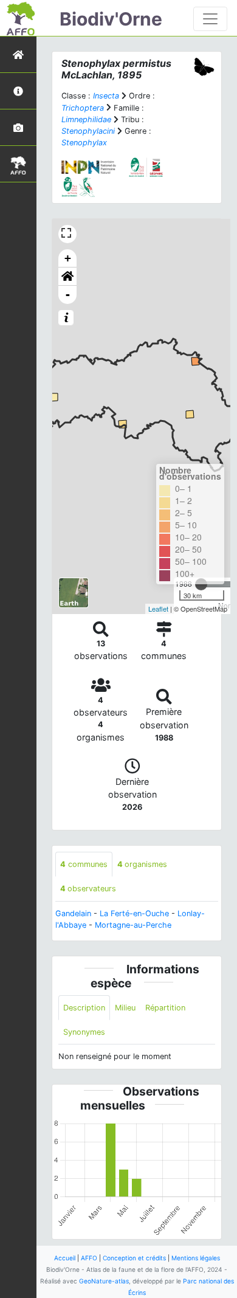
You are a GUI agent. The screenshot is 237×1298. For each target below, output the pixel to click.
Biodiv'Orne (111, 19)
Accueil (64, 1258)
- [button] (67, 294)
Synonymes (84, 1032)
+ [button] (67, 258)
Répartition (165, 1007)
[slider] (201, 584)
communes (84, 864)
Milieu (125, 1007)
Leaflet (158, 608)
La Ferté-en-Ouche (134, 913)
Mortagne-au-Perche (133, 925)
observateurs (88, 888)
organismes (142, 864)
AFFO (89, 1258)
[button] (67, 277)
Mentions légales (195, 1258)
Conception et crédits (134, 1258)
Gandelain (73, 913)
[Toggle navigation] (210, 19)
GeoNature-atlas (104, 1281)
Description (84, 1007)
